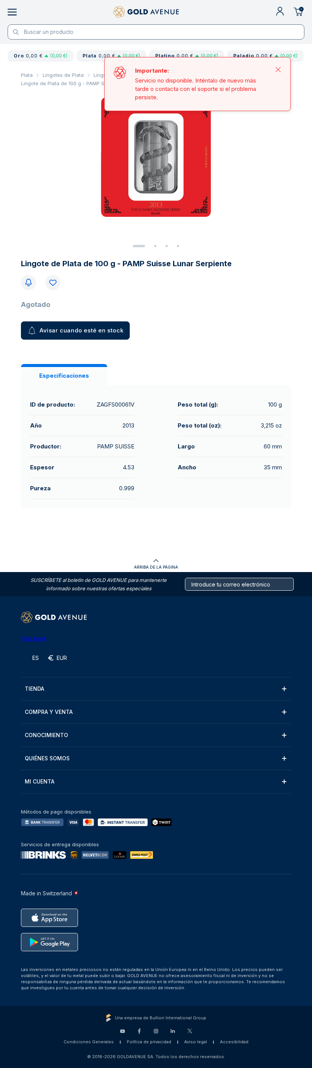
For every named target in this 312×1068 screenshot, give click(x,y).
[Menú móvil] (12, 12)
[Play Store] (49, 942)
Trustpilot (33, 638)
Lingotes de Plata (63, 75)
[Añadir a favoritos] (52, 282)
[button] (156, 688)
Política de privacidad (149, 1041)
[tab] (139, 246)
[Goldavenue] (146, 12)
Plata (27, 75)
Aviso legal (195, 1041)
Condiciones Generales (89, 1041)
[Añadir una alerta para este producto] (28, 282)
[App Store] (49, 918)
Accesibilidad (234, 1041)
